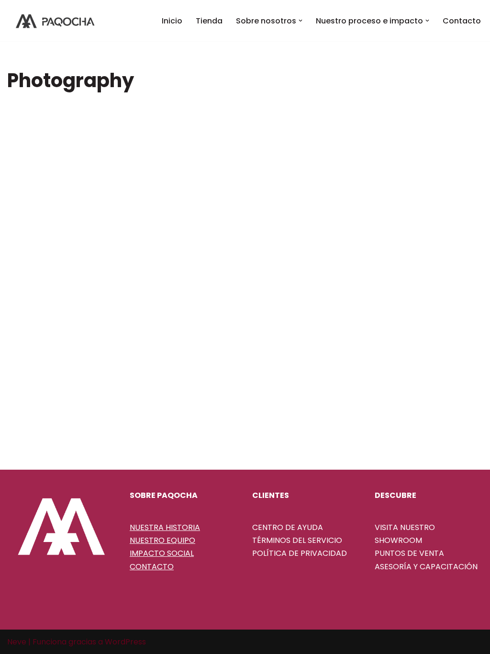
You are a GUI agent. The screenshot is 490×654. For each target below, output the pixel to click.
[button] (300, 21)
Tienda (209, 20)
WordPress (125, 641)
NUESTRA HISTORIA (165, 527)
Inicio (172, 20)
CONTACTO (152, 566)
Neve (16, 641)
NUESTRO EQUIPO (162, 540)
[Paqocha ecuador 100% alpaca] (55, 21)
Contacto (462, 20)
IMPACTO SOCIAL (162, 553)
